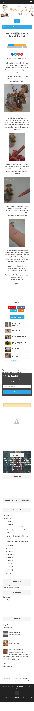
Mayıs (10, 557)
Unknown (8, 361)
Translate (16, 587)
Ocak (9, 570)
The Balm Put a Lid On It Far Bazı (17, 527)
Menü (3, 2)
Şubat (10, 567)
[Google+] (20, 470)
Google (12, 307)
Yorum (19, 361)
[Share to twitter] (15, 54)
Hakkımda (7, 678)
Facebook (21, 307)
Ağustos (10, 551)
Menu (17, 21)
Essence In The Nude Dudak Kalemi (18, 541)
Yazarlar (6, 681)
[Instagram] (13, 470)
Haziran (10, 554)
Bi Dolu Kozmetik (20, 686)
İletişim (16, 678)
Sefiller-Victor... (7, 664)
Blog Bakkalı (14, 697)
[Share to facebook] (12, 54)
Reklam (28, 681)
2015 (8, 518)
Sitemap (25, 678)
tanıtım (25, 47)
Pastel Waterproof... (15, 632)
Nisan (10, 561)
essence (11, 44)
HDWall (17, 699)
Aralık (9, 521)
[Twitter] (17, 470)
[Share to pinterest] (21, 54)
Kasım (10, 524)
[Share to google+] (18, 54)
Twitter (14, 310)
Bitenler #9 (10, 533)
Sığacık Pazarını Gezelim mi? (16, 530)
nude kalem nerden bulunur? (14, 47)
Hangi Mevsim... (7, 625)
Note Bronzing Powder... (16, 649)
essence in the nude (20, 44)
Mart (9, 564)
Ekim (9, 545)
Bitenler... (12, 641)
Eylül (9, 548)
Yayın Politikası (17, 681)
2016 (8, 515)
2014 (8, 574)
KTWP (23, 699)
